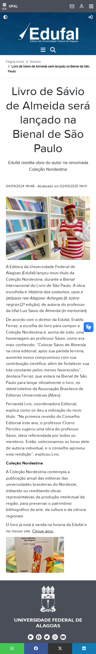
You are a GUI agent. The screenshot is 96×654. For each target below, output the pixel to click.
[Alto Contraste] (5, 17)
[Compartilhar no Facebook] (36, 648)
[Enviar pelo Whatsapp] (12, 648)
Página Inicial (15, 62)
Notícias (35, 62)
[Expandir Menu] (43, 50)
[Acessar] (90, 17)
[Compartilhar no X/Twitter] (60, 648)
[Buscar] (53, 50)
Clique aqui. (43, 531)
